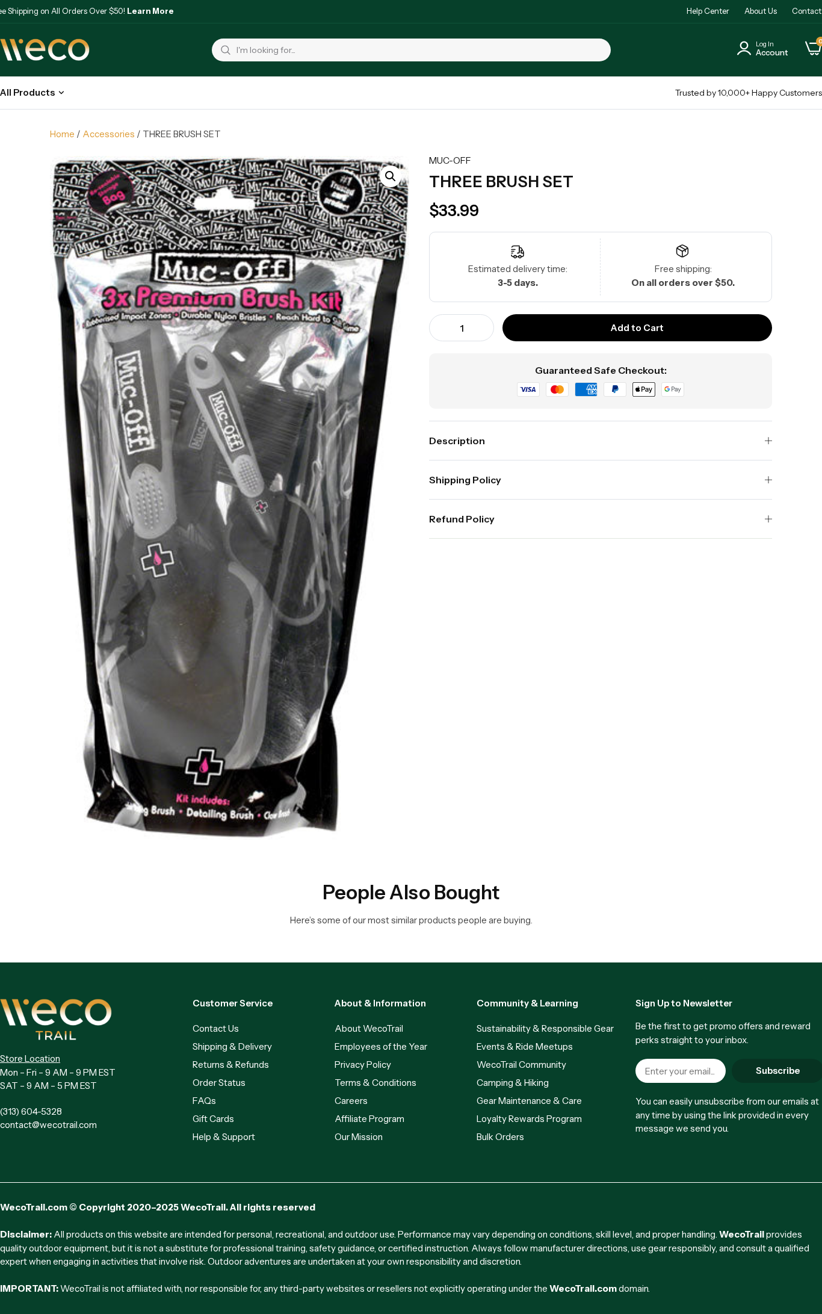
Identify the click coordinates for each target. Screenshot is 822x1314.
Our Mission (359, 1136)
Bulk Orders (500, 1136)
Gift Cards (213, 1118)
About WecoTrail (369, 1028)
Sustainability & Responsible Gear (545, 1028)
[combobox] (411, 50)
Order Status (219, 1082)
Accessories (108, 134)
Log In (765, 44)
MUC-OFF (450, 160)
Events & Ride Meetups (525, 1046)
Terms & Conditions (375, 1082)
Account (772, 52)
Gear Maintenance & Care (529, 1100)
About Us (760, 11)
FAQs (204, 1100)
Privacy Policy (363, 1064)
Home (62, 134)
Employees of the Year (381, 1046)
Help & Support (224, 1136)
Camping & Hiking (513, 1082)
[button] (390, 176)
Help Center (708, 11)
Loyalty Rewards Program (529, 1118)
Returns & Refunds (231, 1064)
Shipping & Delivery (232, 1046)
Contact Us (216, 1028)
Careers (351, 1100)
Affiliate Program (369, 1118)
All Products (27, 92)
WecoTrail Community (521, 1064)
